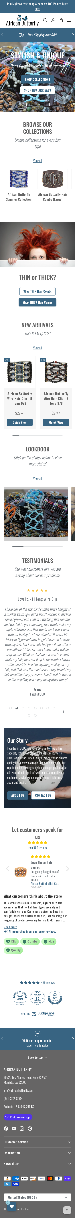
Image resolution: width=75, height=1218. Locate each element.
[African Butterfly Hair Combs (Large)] (53, 179)
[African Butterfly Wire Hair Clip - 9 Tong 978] (56, 372)
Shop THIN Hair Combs (37, 291)
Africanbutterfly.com (21, 1209)
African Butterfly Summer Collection (18, 196)
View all (37, 160)
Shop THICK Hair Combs (38, 302)
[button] (61, 20)
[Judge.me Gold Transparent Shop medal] (15, 998)
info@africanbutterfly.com (18, 1090)
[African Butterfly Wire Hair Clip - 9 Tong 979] (19, 372)
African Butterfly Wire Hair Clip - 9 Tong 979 (19, 398)
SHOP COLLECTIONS (37, 79)
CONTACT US (43, 795)
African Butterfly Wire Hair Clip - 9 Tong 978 (56, 398)
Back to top (35, 1057)
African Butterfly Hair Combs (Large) (52, 196)
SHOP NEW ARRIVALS (37, 90)
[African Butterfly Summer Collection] (19, 179)
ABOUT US (17, 795)
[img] (37, 842)
